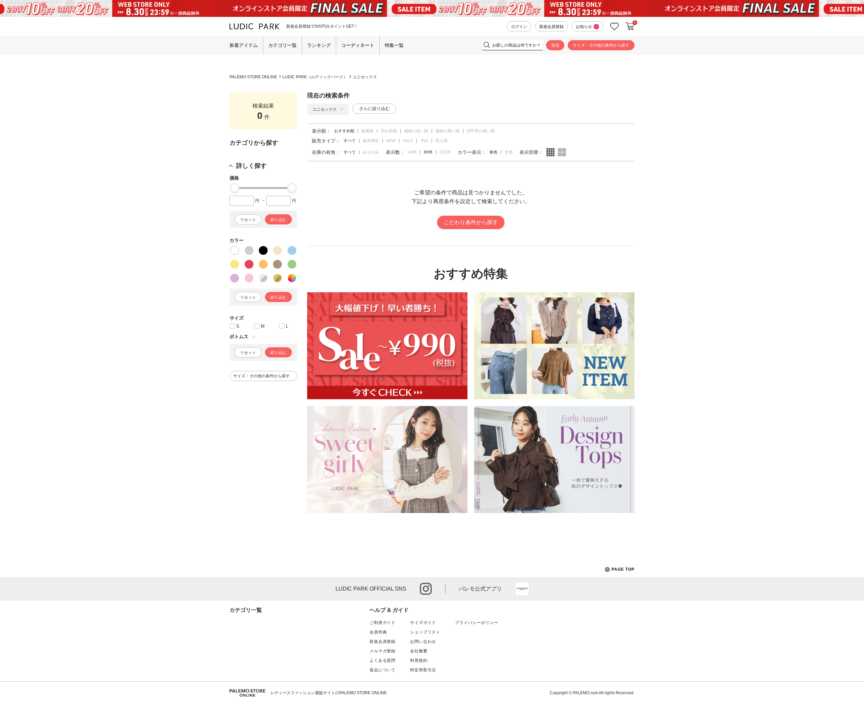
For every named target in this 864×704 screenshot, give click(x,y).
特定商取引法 (423, 670)
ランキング (319, 45)
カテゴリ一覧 (282, 45)
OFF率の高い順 (481, 131)
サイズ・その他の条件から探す (601, 45)
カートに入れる (630, 26)
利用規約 (418, 660)
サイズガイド (423, 622)
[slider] (234, 187)
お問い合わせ (423, 641)
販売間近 (371, 140)
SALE (408, 140)
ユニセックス (365, 77)
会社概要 (418, 651)
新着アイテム (244, 45)
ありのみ (371, 152)
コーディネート (357, 45)
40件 (412, 152)
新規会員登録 (551, 26)
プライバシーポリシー (476, 622)
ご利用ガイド (383, 622)
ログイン (519, 26)
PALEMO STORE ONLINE (253, 77)
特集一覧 (394, 45)
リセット (248, 219)
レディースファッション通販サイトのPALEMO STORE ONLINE (328, 693)
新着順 (367, 131)
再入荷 (441, 140)
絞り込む (278, 219)
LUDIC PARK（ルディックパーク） (314, 77)
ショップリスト (425, 632)
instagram (426, 589)
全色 (509, 152)
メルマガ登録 (383, 651)
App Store (522, 589)
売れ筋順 (389, 131)
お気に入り (614, 26)
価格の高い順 (447, 131)
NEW (391, 140)
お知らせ (586, 26)
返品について (383, 670)
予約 (424, 140)
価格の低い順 (416, 131)
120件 (445, 152)
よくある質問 (383, 660)
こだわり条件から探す (471, 222)
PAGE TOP (623, 569)
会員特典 (378, 632)
